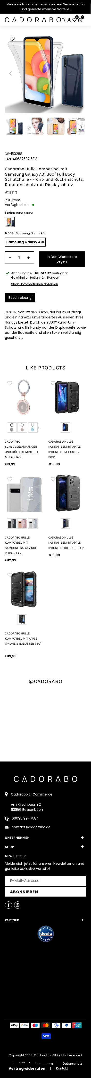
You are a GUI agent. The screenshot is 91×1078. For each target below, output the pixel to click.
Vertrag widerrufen (27, 1068)
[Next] (80, 73)
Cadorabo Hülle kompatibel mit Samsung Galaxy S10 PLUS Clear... (20, 545)
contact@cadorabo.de (31, 827)
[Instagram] (17, 905)
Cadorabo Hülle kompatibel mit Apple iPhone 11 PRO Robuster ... (67, 543)
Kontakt (62, 1068)
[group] (24, 397)
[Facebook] (8, 905)
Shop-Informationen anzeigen (34, 284)
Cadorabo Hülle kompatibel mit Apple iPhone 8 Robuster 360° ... (23, 641)
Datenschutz (72, 1063)
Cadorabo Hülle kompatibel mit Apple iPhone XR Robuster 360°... (64, 449)
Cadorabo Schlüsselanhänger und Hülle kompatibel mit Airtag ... (22, 449)
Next (38, 428)
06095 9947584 (25, 818)
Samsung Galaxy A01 (25, 242)
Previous (9, 428)
